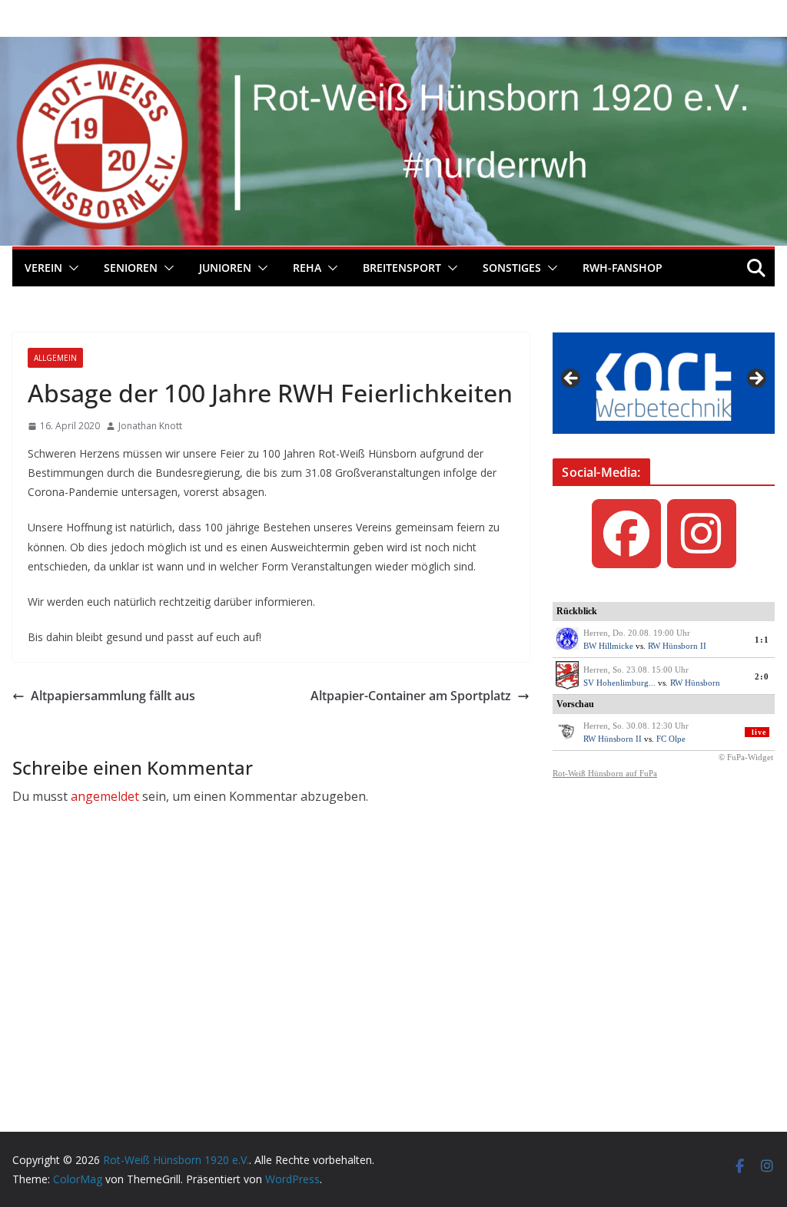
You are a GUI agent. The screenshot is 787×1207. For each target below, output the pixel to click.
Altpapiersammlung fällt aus (113, 695)
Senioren (131, 267)
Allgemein (55, 357)
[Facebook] (626, 533)
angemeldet (105, 796)
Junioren (225, 267)
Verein (43, 267)
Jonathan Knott (150, 425)
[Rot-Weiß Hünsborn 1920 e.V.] (393, 47)
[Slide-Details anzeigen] (664, 383)
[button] (70, 268)
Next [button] (755, 379)
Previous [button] (571, 379)
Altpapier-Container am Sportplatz (410, 695)
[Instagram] (701, 533)
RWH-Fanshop (622, 267)
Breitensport (402, 267)
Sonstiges (512, 267)
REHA (307, 267)
